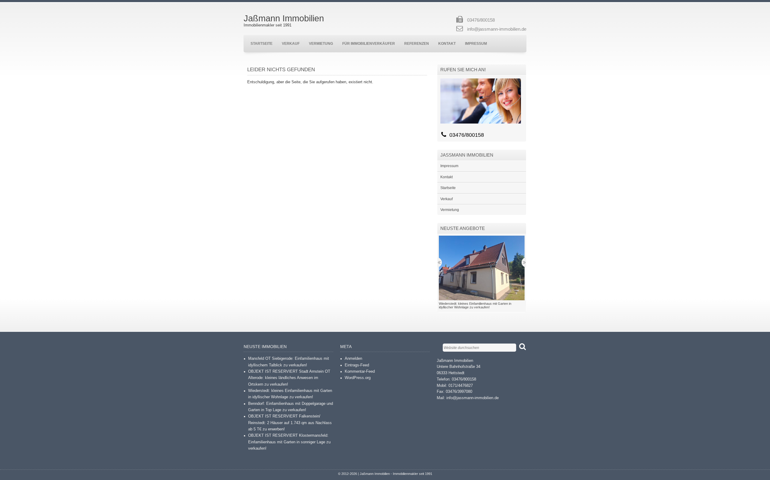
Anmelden (353, 358)
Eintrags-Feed (357, 365)
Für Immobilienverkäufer (368, 43)
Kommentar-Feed (360, 371)
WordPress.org (358, 378)
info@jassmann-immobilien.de (496, 29)
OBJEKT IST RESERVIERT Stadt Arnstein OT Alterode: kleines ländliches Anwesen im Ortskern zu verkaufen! (289, 378)
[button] (482, 268)
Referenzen (416, 43)
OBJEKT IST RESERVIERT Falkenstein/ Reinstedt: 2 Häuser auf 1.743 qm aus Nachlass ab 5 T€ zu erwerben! (290, 422)
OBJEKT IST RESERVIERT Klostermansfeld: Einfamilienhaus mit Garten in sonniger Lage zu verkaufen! (289, 442)
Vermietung (321, 43)
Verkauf (291, 43)
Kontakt (447, 43)
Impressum (476, 43)
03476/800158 (481, 20)
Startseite (262, 43)
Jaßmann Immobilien (284, 18)
